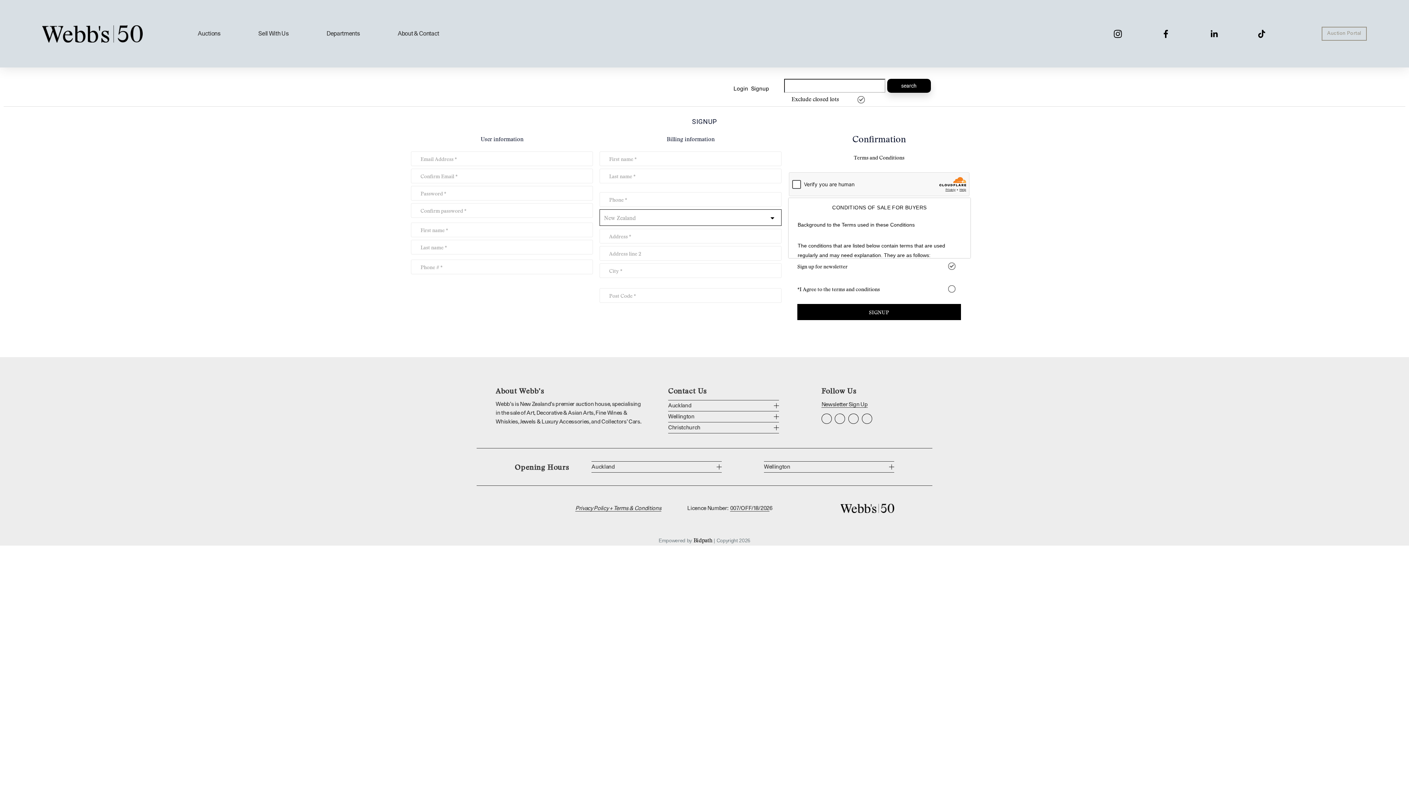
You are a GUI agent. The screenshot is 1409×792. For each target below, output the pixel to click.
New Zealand (620, 217)
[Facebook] (1166, 34)
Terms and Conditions (879, 158)
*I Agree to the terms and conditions (838, 289)
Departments (343, 34)
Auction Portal (1344, 33)
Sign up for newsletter (822, 266)
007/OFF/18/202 (749, 508)
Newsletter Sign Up (845, 404)
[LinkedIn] (1214, 34)
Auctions (209, 34)
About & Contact (418, 34)
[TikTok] (1262, 34)
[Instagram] (1118, 34)
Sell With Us (273, 34)
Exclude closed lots (815, 99)
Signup (760, 89)
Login (740, 89)
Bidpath (703, 540)
